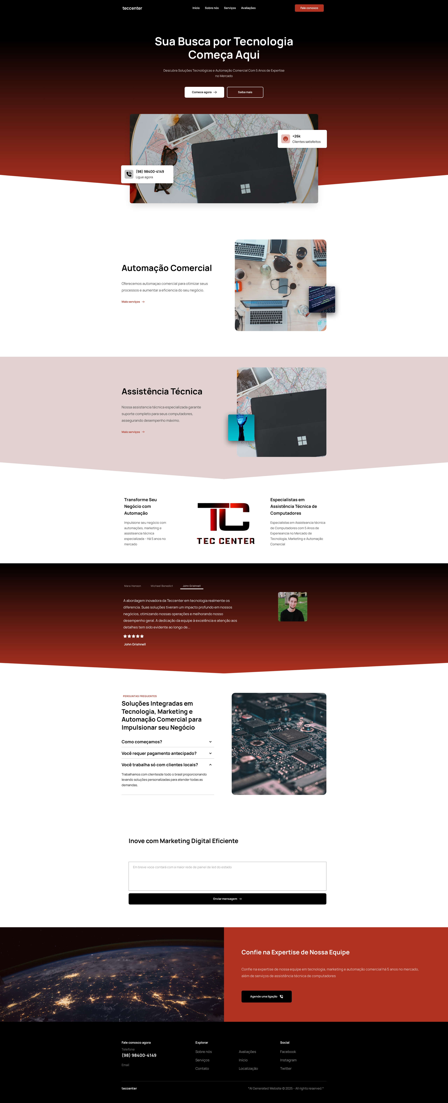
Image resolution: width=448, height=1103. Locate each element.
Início (243, 1060)
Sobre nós (203, 1051)
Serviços (202, 1060)
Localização (248, 1068)
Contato (202, 1068)
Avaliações (247, 1051)
